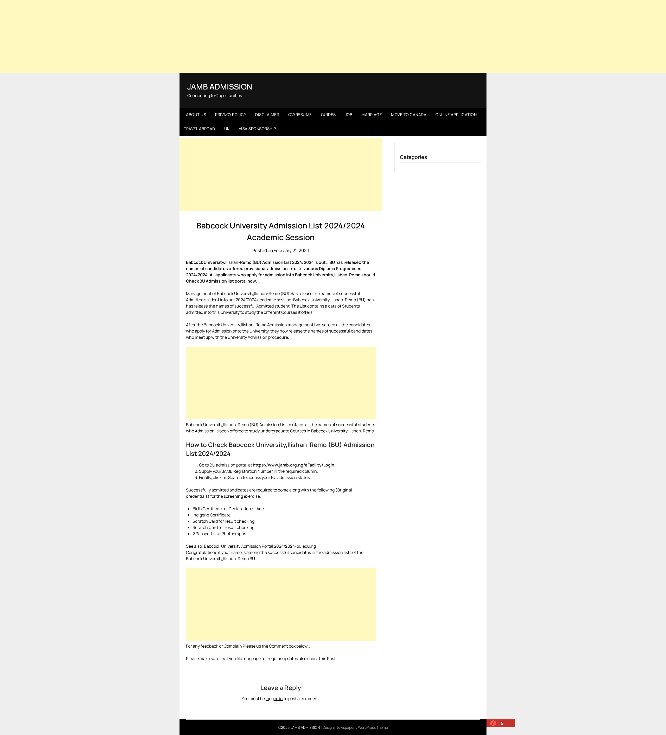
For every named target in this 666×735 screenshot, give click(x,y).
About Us (196, 114)
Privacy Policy (230, 114)
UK (227, 128)
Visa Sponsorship (257, 128)
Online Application (456, 114)
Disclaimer (267, 114)
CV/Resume (300, 114)
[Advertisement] (333, 36)
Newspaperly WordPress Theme (362, 727)
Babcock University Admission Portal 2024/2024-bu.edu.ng (260, 546)
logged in (274, 698)
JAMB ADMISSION (219, 86)
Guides (328, 114)
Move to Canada (408, 114)
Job (349, 114)
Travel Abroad (199, 128)
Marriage (371, 114)
